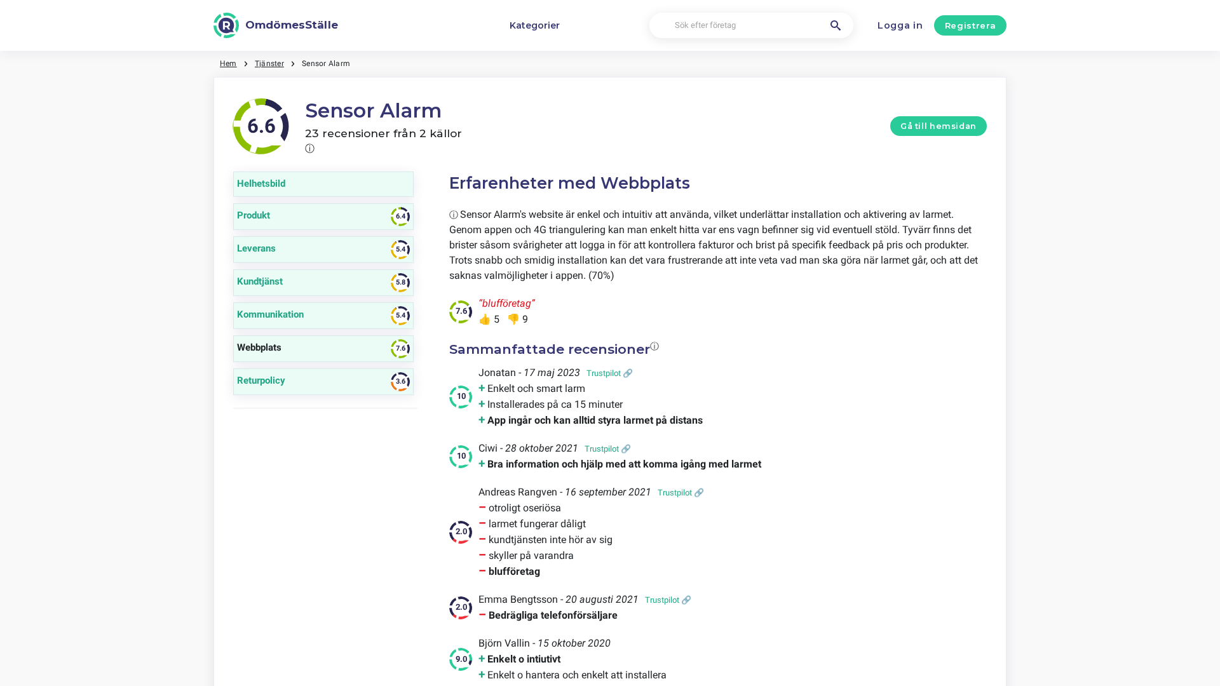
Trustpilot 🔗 (609, 373)
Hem (228, 63)
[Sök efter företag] (835, 25)
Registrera (970, 25)
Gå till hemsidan (938, 126)
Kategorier (535, 25)
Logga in (900, 25)
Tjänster (269, 63)
